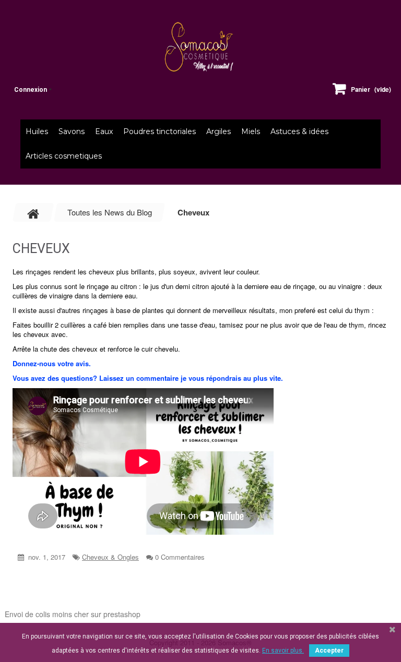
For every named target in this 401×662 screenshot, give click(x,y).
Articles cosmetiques (64, 156)
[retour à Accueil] (33, 212)
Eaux (104, 131)
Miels (250, 131)
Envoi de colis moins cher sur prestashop (72, 614)
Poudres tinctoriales (159, 131)
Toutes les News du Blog (109, 212)
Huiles (37, 131)
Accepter (329, 650)
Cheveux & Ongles (110, 557)
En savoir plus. (283, 650)
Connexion (30, 89)
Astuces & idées (299, 131)
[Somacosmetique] (200, 47)
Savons (71, 131)
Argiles (218, 131)
